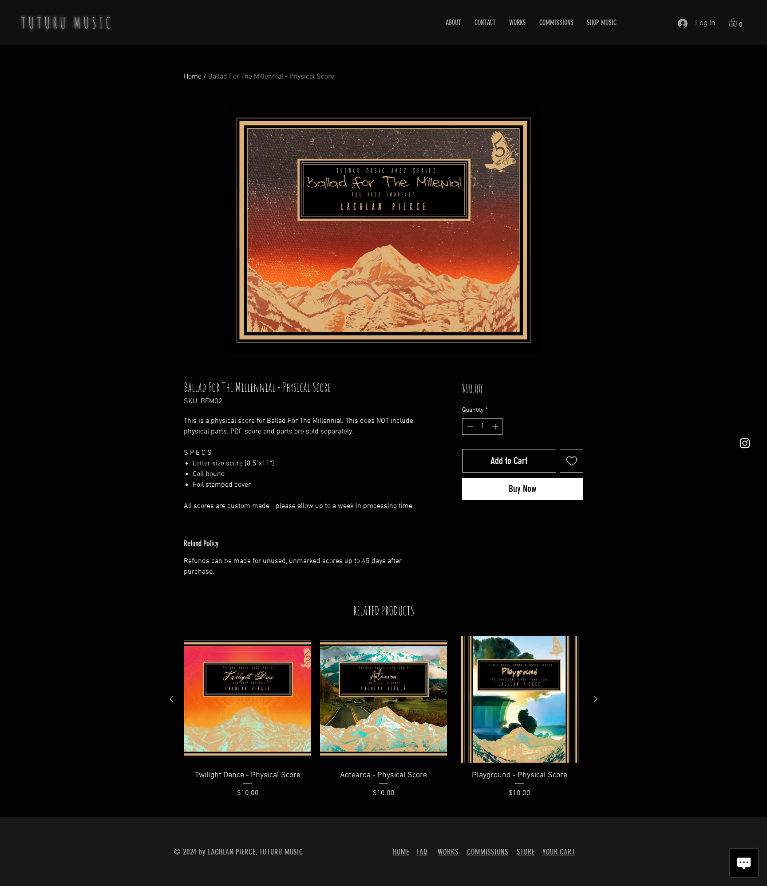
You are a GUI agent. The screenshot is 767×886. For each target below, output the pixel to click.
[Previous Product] (171, 698)
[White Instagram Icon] (744, 443)
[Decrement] (468, 426)
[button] (737, 22)
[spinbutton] (482, 426)
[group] (383, 722)
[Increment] (496, 426)
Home (193, 76)
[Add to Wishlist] (571, 461)
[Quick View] (247, 699)
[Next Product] (595, 698)
